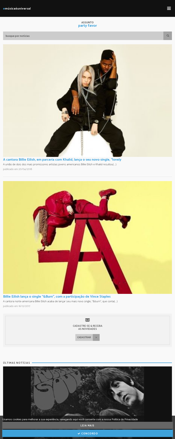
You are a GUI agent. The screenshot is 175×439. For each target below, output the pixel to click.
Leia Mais (87, 425)
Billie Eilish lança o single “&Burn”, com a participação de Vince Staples (57, 296)
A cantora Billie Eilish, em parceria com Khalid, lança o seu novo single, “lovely (62, 160)
